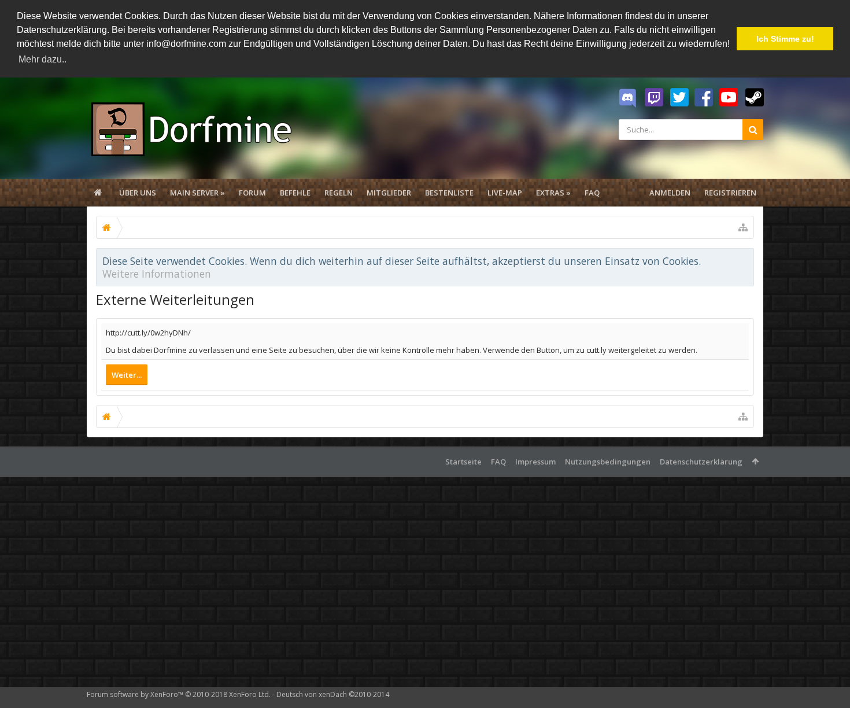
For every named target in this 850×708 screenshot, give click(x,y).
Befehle (295, 192)
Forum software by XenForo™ (179, 694)
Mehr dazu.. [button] (42, 59)
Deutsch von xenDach (332, 694)
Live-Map (504, 192)
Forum (252, 192)
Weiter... (127, 375)
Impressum (535, 461)
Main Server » (197, 192)
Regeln (338, 192)
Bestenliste (449, 192)
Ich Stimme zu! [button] (785, 38)
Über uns (137, 192)
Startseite (463, 461)
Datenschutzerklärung (701, 461)
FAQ (592, 192)
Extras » (553, 192)
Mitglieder (389, 192)
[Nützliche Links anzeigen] (743, 227)
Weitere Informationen (156, 274)
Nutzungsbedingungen (608, 461)
